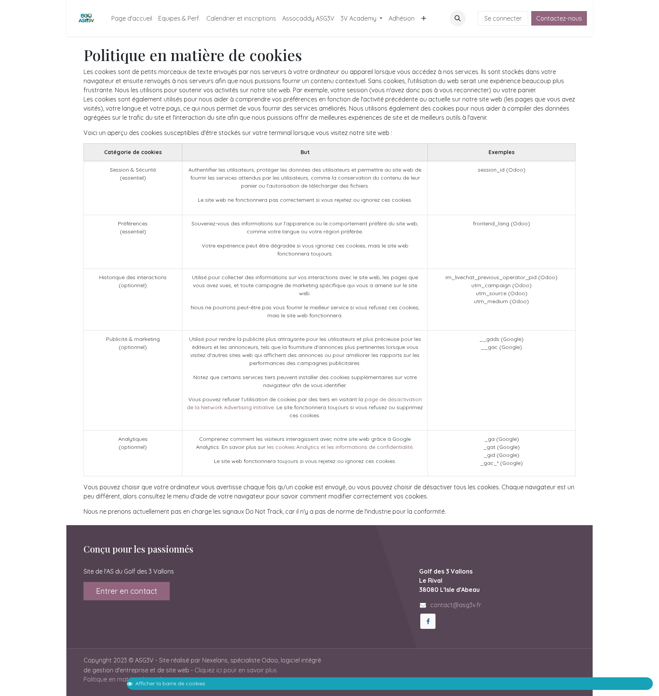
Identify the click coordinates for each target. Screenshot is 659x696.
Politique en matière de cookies (127, 679)
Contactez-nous (559, 18)
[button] (458, 18)
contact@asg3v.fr (455, 605)
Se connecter (503, 18)
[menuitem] (131, 18)
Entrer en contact (126, 591)
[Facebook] (428, 621)
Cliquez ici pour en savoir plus (235, 670)
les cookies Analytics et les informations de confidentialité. (340, 447)
